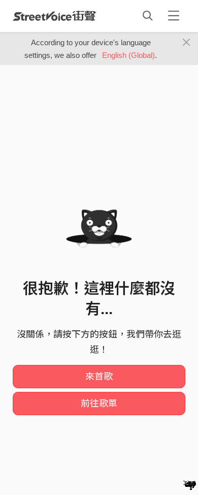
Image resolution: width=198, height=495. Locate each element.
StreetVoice (54, 16)
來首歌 (99, 377)
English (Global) (128, 55)
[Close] (186, 43)
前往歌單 (99, 403)
